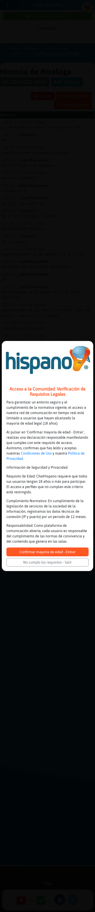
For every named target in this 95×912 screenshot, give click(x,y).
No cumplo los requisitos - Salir (47, 562)
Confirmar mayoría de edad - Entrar (47, 552)
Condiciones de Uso (36, 453)
